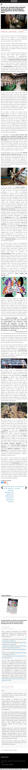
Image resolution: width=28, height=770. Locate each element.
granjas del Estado (10, 239)
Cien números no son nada (19, 487)
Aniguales (18, 443)
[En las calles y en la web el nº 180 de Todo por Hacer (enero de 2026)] (12, 605)
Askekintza (7, 217)
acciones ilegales (20, 187)
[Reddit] (5, 482)
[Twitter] (3, 482)
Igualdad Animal (8, 66)
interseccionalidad (5, 253)
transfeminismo (22, 350)
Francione (5, 430)
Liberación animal (13, 31)
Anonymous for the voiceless (8, 209)
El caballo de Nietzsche (13, 448)
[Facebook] (2, 482)
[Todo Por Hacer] (14, 1)
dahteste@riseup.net (7, 678)
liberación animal (22, 225)
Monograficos (4, 757)
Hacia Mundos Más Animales (21, 331)
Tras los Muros (15, 445)
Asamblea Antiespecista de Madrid (18, 59)
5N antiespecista (15, 463)
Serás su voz (18, 207)
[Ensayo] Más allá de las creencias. (8, 494)
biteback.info (4, 115)
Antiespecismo (4, 31)
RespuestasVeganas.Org (7, 686)
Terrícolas (11, 443)
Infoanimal (3, 450)
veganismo (21, 31)
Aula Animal (23, 217)
